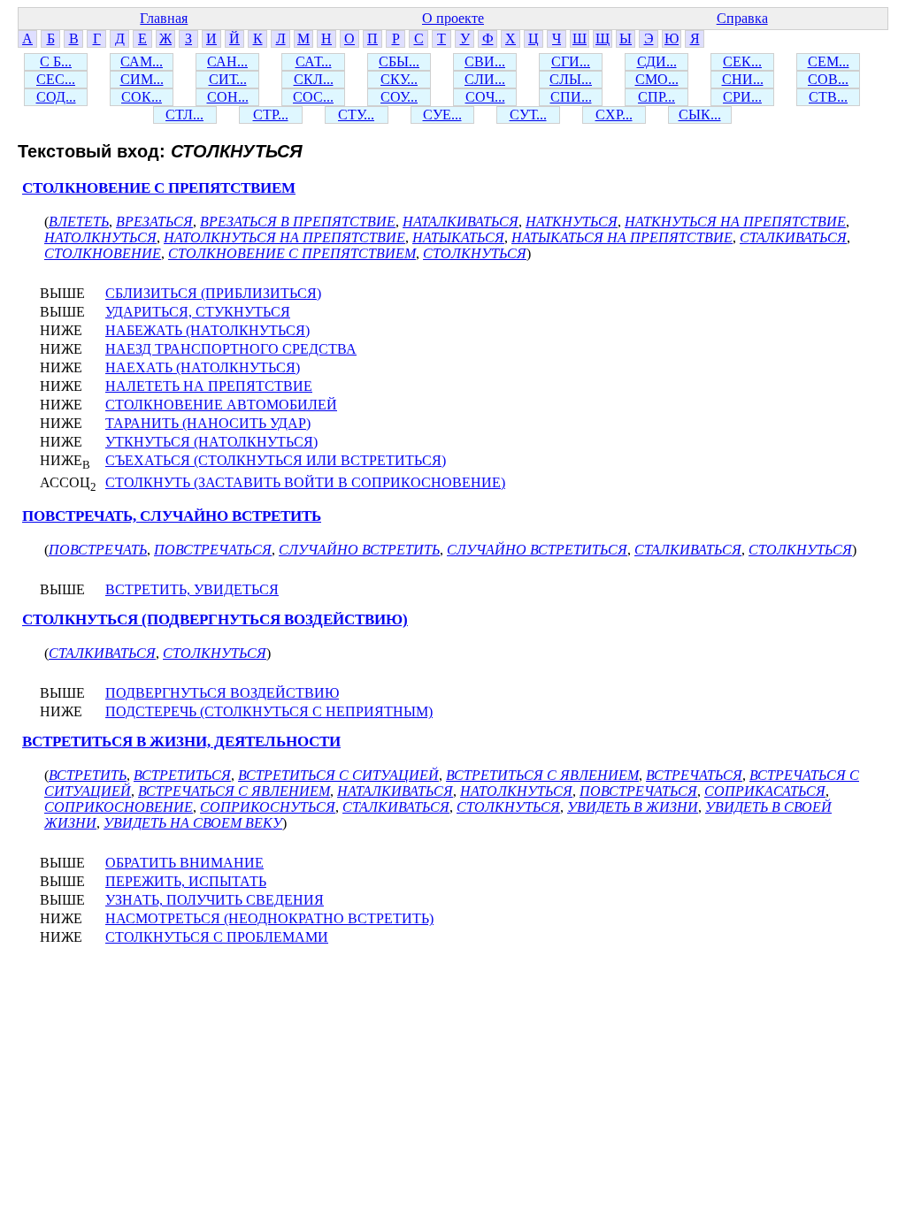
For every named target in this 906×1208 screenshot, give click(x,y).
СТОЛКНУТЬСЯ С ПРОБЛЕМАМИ (216, 936)
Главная (164, 18)
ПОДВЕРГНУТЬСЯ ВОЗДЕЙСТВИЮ (222, 692)
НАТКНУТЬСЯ (572, 221)
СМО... (657, 79)
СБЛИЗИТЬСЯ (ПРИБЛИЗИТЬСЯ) (213, 293)
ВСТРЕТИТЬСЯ (182, 775)
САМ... (141, 61)
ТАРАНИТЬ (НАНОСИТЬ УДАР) (208, 423)
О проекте (453, 18)
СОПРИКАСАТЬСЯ (764, 791)
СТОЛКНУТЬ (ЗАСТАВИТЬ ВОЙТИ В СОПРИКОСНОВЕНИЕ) (305, 482)
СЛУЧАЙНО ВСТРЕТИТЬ (359, 549)
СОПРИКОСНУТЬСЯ (267, 806)
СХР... (614, 114)
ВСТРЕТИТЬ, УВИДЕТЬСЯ (192, 589)
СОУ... (399, 96)
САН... (227, 61)
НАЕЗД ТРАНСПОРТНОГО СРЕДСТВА (231, 348)
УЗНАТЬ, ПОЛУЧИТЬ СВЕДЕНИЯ (214, 899)
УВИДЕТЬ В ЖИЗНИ (632, 806)
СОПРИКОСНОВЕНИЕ (118, 806)
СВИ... (485, 61)
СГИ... (570, 61)
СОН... (228, 96)
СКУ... (399, 79)
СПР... (656, 96)
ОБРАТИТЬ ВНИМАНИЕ (184, 862)
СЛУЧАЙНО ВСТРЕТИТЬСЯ (537, 549)
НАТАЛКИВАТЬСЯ (460, 221)
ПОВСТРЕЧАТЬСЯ (213, 549)
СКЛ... (314, 79)
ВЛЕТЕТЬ (79, 221)
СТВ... (828, 96)
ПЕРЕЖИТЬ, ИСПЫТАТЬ (185, 881)
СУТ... (528, 114)
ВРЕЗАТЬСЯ (154, 221)
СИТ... (228, 79)
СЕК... (742, 61)
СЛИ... (485, 79)
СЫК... (700, 114)
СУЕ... (442, 114)
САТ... (314, 61)
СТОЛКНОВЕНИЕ (102, 253)
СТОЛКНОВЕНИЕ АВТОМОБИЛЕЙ (221, 404)
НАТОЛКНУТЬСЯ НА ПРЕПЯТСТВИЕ (284, 237)
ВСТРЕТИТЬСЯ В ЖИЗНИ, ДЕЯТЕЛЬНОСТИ (181, 741)
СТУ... (356, 114)
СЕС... (55, 79)
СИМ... (142, 79)
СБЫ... (399, 61)
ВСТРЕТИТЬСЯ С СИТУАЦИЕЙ (338, 775)
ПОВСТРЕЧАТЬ (98, 549)
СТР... (270, 114)
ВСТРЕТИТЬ (88, 775)
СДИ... (657, 61)
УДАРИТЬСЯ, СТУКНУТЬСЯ (197, 311)
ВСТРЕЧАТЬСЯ (694, 775)
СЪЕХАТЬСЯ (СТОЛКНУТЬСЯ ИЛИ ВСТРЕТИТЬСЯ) (275, 460)
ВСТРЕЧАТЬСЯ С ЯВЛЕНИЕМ (234, 791)
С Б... (56, 61)
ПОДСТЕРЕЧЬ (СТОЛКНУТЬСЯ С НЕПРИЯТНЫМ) (269, 711)
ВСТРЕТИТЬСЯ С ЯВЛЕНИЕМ (542, 775)
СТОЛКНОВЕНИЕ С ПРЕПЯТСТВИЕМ (159, 188)
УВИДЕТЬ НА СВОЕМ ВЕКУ (193, 822)
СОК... (141, 96)
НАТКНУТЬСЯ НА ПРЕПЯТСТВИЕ (735, 221)
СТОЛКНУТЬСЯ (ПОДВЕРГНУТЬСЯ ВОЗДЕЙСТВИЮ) (215, 619)
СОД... (56, 96)
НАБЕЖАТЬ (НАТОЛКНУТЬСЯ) (207, 330)
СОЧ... (485, 96)
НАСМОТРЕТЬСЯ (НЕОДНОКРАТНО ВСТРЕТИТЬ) (269, 918)
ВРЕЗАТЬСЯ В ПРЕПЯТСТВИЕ (297, 221)
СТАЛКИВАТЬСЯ (793, 237)
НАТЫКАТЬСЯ (458, 237)
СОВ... (828, 79)
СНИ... (743, 79)
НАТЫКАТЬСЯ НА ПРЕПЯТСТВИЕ (622, 237)
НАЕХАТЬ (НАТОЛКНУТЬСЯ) (202, 367)
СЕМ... (828, 61)
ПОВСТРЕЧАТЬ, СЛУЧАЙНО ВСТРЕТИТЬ (171, 516)
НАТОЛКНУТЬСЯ (100, 237)
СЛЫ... (570, 79)
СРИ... (742, 96)
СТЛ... (184, 114)
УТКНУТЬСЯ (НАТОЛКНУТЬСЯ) (211, 441)
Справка (742, 18)
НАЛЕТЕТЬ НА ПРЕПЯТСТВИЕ (208, 386)
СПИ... (571, 96)
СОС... (313, 96)
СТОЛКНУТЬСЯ (474, 253)
